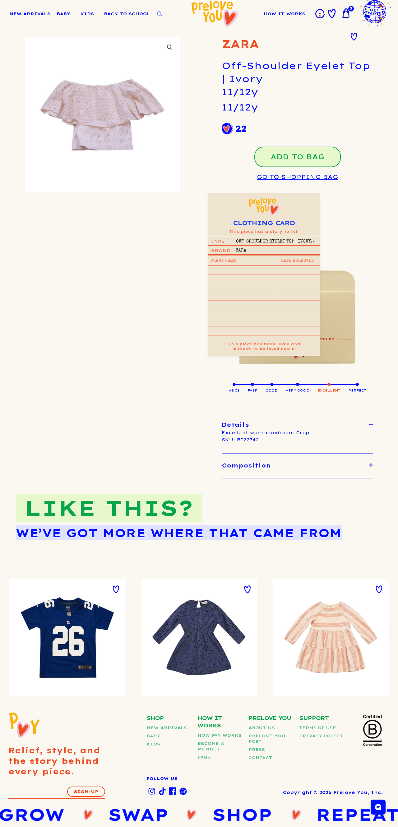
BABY (63, 13)
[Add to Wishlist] (353, 37)
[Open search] (159, 14)
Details (235, 424)
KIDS (87, 13)
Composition (246, 465)
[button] (169, 47)
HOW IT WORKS (284, 13)
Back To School (127, 13)
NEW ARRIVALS (29, 13)
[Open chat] (378, 807)
